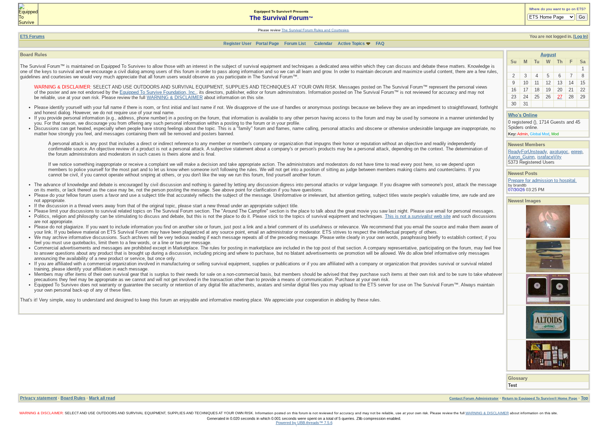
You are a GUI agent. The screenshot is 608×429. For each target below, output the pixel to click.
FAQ (380, 43)
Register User (237, 43)
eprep (576, 151)
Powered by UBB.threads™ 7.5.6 (304, 423)
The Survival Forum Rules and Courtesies (315, 30)
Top (584, 398)
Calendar (323, 43)
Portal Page (267, 43)
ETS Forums (32, 36)
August (548, 54)
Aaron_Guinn (521, 157)
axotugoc (559, 151)
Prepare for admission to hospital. (542, 180)
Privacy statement (38, 398)
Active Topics (351, 43)
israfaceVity (549, 157)
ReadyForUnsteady (527, 151)
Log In (581, 36)
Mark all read (102, 398)
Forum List (295, 43)
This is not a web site (418, 216)
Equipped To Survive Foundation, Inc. (158, 92)
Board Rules (73, 398)
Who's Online (522, 115)
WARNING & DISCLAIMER (175, 97)
